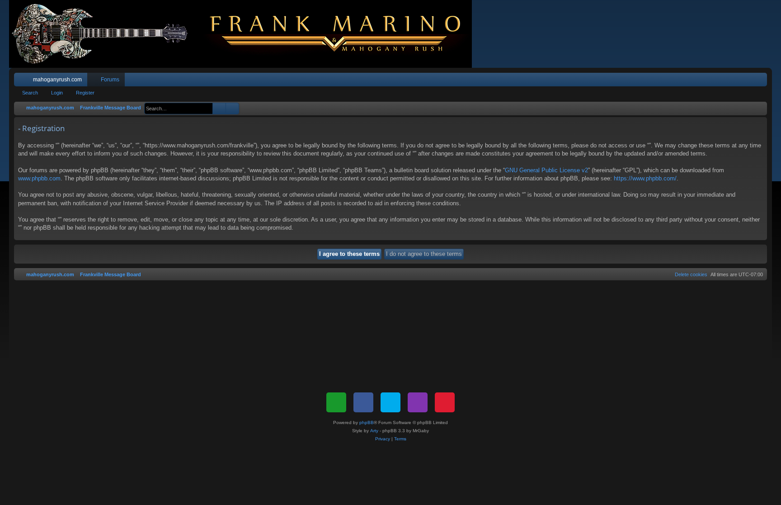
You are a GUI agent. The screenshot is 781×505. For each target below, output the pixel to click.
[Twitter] (390, 402)
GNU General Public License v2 (546, 170)
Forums (110, 79)
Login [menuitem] (748, 81)
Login (57, 92)
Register (85, 92)
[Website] (336, 402)
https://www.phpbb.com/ (645, 178)
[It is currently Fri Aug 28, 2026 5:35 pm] (758, 108)
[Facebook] (363, 402)
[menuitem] (733, 79)
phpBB (366, 422)
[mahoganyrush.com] (245, 34)
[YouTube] (445, 402)
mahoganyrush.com (57, 79)
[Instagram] (418, 402)
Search (30, 92)
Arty (374, 430)
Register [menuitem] (762, 81)
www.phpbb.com (39, 178)
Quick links (23, 81)
